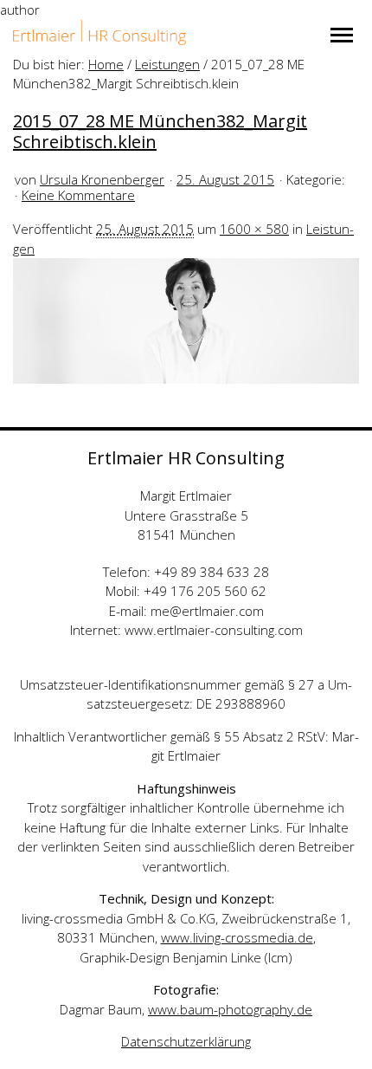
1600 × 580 (254, 228)
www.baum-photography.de (230, 1009)
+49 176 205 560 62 (205, 590)
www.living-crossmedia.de (237, 937)
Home (106, 64)
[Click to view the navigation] (341, 35)
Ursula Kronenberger (102, 179)
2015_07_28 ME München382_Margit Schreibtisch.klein (160, 131)
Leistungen (167, 64)
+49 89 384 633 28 (211, 571)
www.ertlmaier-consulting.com (214, 629)
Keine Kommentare (78, 195)
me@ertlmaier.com (207, 610)
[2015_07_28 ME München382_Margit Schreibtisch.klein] (186, 319)
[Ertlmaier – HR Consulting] (99, 32)
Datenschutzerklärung (186, 1041)
